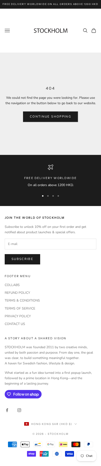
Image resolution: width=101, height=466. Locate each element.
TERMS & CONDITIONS (22, 300)
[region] (50, 176)
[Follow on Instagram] (19, 410)
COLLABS (12, 285)
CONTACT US (15, 324)
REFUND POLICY (17, 292)
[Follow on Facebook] (7, 410)
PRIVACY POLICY (18, 316)
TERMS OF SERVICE (20, 308)
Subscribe (22, 259)
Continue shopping (50, 117)
